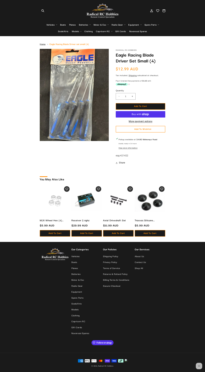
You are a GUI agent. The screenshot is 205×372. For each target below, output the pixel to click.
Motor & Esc (77, 279)
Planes (74, 268)
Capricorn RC (78, 321)
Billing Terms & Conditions (116, 279)
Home (42, 44)
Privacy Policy (110, 262)
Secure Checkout (111, 285)
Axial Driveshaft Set (114, 220)
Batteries (75, 274)
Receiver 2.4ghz (80, 220)
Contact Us (140, 262)
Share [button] (122, 162)
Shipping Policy (110, 256)
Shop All (139, 268)
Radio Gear (77, 285)
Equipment (76, 291)
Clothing (75, 315)
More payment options (140, 121)
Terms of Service (111, 268)
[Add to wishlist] (67, 189)
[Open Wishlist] (158, 11)
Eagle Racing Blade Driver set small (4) (69, 44)
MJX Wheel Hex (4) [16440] (51, 220)
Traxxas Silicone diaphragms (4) (144, 220)
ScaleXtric (76, 303)
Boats (74, 262)
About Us (139, 256)
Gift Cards (76, 327)
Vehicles (75, 256)
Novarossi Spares (80, 333)
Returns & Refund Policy (115, 274)
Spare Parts (77, 297)
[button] (43, 11)
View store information (128, 147)
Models (75, 309)
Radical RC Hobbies (106, 366)
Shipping (133, 75)
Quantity (120, 90)
